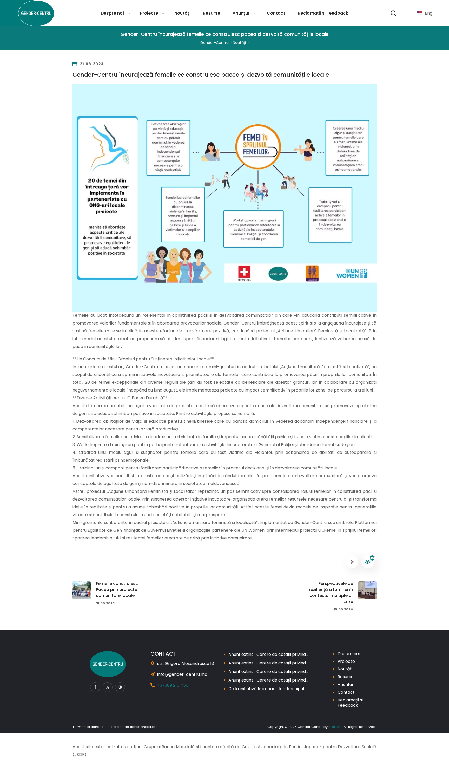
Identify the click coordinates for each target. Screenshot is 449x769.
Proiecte (346, 661)
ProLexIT (335, 727)
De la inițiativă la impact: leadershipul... (267, 689)
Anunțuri (346, 684)
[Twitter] (108, 687)
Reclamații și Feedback (350, 703)
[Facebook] (95, 687)
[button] (393, 13)
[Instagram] (120, 687)
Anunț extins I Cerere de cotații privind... (268, 654)
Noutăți (345, 669)
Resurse (346, 677)
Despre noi (349, 654)
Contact (346, 692)
